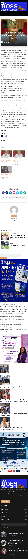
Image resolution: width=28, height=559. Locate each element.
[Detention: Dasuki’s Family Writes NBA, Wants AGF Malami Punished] (19, 153)
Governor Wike (21, 313)
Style (14, 329)
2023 (1, 304)
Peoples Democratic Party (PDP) (10, 324)
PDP (8, 322)
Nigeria (11, 319)
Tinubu (19, 329)
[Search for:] (10, 255)
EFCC (9, 311)
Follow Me (14, 215)
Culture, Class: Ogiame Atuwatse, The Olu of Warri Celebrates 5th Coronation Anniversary (17, 550)
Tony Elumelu (24, 329)
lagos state (8, 316)
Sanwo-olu (24, 327)
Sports (11, 329)
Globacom (15, 313)
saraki (2, 329)
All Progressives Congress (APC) (10, 306)
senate (7, 329)
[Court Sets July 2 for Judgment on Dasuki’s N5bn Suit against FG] (6, 153)
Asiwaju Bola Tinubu (8, 309)
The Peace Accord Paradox (8, 374)
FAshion (13, 311)
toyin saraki (2, 332)
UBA (6, 332)
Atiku (13, 309)
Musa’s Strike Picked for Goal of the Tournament (17, 246)
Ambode (23, 306)
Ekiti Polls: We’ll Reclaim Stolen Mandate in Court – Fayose (18, 237)
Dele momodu (3, 311)
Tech (17, 329)
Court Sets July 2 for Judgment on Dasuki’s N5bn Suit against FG (6, 159)
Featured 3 (23, 311)
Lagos (2, 316)
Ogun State (18, 319)
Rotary (9, 327)
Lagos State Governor (17, 316)
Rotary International (15, 327)
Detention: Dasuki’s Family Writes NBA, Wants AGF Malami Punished (18, 159)
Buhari (19, 309)
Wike (9, 332)
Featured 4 (2, 313)
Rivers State (4, 327)
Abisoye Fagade (6, 304)
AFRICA (11, 304)
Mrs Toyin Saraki (3, 319)
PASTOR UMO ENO (3, 322)
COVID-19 (25, 309)
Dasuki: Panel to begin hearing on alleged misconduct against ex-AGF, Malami (6, 175)
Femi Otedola (8, 313)
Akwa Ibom (15, 304)
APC (2, 309)
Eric (4, 41)
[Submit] (26, 524)
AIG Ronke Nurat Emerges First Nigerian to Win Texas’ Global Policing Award (17, 542)
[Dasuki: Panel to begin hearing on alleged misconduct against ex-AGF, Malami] (6, 169)
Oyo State (23, 319)
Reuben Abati (23, 324)
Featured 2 (18, 311)
